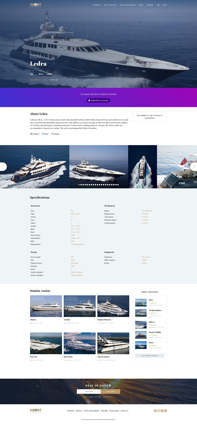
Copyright (104, 411)
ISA (31, 74)
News (141, 5)
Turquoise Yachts (68, 360)
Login (164, 5)
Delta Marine (67, 323)
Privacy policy (114, 411)
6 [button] (89, 184)
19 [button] (116, 184)
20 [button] (118, 184)
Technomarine (155, 310)
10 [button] (97, 184)
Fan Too (33, 356)
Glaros (33, 319)
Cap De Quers (103, 356)
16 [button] (109, 184)
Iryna (151, 342)
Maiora (32, 323)
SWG (151, 300)
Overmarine (152, 315)
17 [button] (112, 184)
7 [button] (91, 184)
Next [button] (193, 166)
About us (79, 411)
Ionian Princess (104, 319)
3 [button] (83, 184)
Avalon (67, 319)
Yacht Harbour (35, 5)
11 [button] (99, 184)
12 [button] (101, 184)
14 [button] (105, 184)
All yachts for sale (150, 355)
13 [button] (103, 184)
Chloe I (152, 322)
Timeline (149, 5)
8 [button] (93, 184)
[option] (34, 166)
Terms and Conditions (91, 411)
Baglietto (32, 360)
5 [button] (87, 184)
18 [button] (114, 184)
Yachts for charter (128, 5)
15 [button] (107, 184)
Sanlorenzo (152, 327)
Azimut (151, 305)
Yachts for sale (110, 5)
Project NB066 (155, 332)
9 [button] (95, 184)
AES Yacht (151, 337)
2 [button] (81, 184)
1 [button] (79, 184)
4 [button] (85, 184)
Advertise (70, 411)
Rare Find (68, 356)
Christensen (100, 323)
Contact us (124, 411)
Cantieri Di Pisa (101, 360)
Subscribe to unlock (99, 100)
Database (96, 5)
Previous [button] (3, 166)
